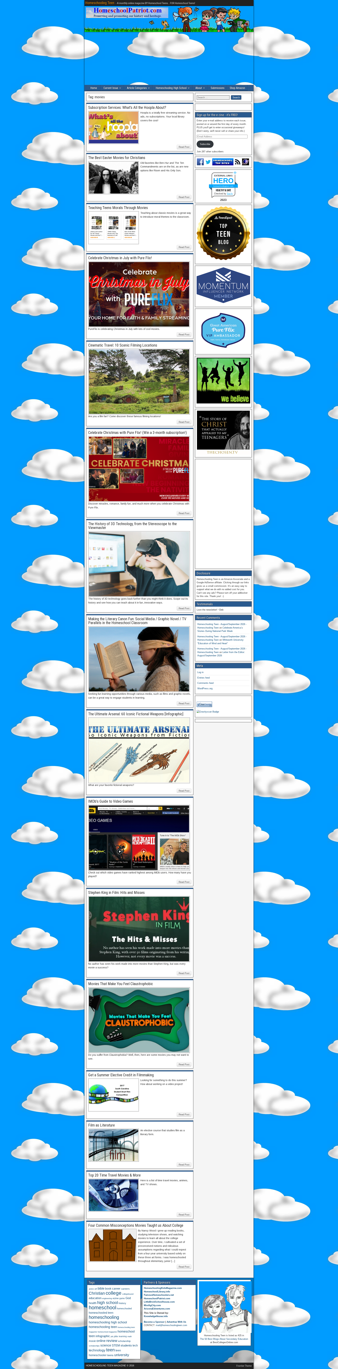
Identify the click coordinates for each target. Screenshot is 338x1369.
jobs (116, 1336)
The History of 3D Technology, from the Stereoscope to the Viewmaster (132, 526)
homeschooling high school (108, 1322)
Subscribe (205, 144)
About (198, 88)
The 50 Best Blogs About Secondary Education (224, 1339)
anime (91, 1289)
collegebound (127, 1294)
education (95, 1298)
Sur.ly (230, 193)
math (129, 1336)
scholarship (124, 1341)
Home (93, 88)
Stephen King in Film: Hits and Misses (116, 892)
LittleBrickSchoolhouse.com (159, 1301)
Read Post (184, 147)
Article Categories (137, 88)
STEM (116, 1345)
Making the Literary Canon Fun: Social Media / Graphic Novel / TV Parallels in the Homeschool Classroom (137, 621)
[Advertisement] (169, 58)
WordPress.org (204, 688)
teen (110, 1350)
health (92, 1303)
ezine (116, 1298)
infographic (103, 1336)
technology (97, 1350)
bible (101, 1288)
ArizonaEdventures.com (157, 1308)
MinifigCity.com (152, 1305)
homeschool (102, 1307)
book (108, 1288)
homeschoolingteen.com (223, 186)
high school (107, 1302)
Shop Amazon (237, 88)
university (121, 1355)
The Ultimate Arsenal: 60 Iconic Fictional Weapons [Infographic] (135, 714)
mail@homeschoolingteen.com (171, 1325)
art (96, 1289)
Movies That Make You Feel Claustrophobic (120, 984)
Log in (200, 672)
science (105, 1345)
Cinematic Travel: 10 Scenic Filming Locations (122, 345)
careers (125, 1288)
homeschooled (124, 1308)
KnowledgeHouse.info (156, 1316)
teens (110, 1355)
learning (123, 1336)
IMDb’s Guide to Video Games (110, 801)
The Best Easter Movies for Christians (116, 157)
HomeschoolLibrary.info (157, 1291)
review (111, 1341)
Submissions (217, 88)
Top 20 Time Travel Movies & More (114, 1175)
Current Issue (111, 88)
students (126, 1345)
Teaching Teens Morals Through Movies (118, 208)
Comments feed (205, 683)
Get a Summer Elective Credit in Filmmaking (121, 1075)
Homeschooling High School (171, 88)
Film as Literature (101, 1125)
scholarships (94, 1346)
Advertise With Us (176, 1322)
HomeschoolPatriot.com (157, 1298)
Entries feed (203, 677)
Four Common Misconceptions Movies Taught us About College (135, 1225)
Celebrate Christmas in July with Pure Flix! (120, 258)
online (101, 1341)
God (128, 1298)
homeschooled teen (101, 1312)
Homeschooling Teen (99, 3)
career (116, 1288)
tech (135, 1345)
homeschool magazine (107, 1332)
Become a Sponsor (154, 1322)
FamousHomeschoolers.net (159, 1295)
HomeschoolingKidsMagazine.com (163, 1288)
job (112, 1336)
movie (92, 1340)
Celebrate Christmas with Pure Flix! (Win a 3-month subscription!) (137, 432)
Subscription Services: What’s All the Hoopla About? (127, 107)
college (113, 1293)
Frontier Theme (244, 1365)
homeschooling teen (103, 1327)
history (122, 1303)
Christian (97, 1293)
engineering (107, 1298)
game (122, 1298)
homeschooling (104, 1317)
